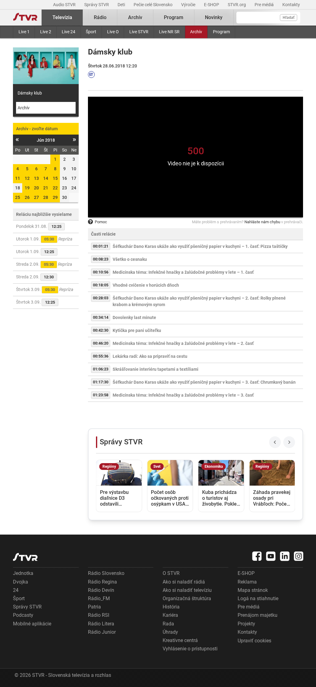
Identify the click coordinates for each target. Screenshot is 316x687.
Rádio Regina (102, 582)
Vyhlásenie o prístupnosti (190, 649)
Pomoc (101, 222)
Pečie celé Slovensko (153, 4)
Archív (196, 31)
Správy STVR (97, 4)
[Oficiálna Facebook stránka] (257, 556)
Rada (168, 624)
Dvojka (20, 582)
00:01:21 (100, 246)
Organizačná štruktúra (187, 598)
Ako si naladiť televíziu (187, 590)
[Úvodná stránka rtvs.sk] (25, 17)
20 (36, 187)
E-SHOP (212, 4)
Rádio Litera (101, 624)
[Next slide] (289, 442)
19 (27, 187)
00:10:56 (100, 272)
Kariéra (170, 615)
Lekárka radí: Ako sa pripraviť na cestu (150, 356)
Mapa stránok (253, 590)
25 (17, 197)
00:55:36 (100, 356)
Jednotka (23, 573)
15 (55, 178)
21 (45, 187)
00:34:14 (100, 317)
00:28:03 (100, 298)
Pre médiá (265, 4)
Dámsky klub (30, 93)
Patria (94, 607)
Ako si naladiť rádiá (184, 582)
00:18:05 (100, 285)
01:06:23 (100, 369)
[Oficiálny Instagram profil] (299, 556)
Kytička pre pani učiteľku (137, 330)
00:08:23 (100, 259)
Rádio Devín (101, 590)
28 (45, 197)
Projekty (246, 624)
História (171, 607)
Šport (91, 31)
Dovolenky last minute (134, 317)
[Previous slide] (275, 442)
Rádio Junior (102, 632)
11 (17, 178)
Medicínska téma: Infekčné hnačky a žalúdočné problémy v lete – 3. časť (183, 395)
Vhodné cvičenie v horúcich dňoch (146, 285)
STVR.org (237, 4)
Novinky (213, 17)
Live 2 (45, 31)
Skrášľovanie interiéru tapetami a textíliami (155, 369)
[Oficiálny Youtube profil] (271, 556)
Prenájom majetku (257, 615)
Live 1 (24, 31)
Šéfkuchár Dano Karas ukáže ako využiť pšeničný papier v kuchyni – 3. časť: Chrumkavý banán (204, 382)
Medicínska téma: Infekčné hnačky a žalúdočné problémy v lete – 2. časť (183, 343)
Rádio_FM (99, 598)
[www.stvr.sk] (25, 557)
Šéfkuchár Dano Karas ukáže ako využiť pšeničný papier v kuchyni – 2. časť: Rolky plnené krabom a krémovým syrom (199, 301)
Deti (122, 4)
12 (27, 178)
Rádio (100, 17)
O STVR (171, 573)
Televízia (62, 17)
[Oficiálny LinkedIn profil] (285, 556)
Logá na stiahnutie (258, 598)
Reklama (247, 582)
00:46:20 (100, 343)
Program (221, 31)
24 (16, 590)
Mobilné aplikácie (32, 624)
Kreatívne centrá (180, 640)
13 (36, 178)
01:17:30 (100, 382)
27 (36, 197)
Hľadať (288, 17)
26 (27, 197)
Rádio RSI (98, 615)
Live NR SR (169, 31)
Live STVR (138, 31)
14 (45, 178)
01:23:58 (100, 395)
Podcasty (23, 615)
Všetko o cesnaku (130, 259)
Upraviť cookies (254, 641)
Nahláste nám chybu (262, 222)
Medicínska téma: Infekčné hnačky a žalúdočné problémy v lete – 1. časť (183, 272)
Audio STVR (65, 4)
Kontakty (291, 4)
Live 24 (68, 31)
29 (55, 197)
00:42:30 (100, 330)
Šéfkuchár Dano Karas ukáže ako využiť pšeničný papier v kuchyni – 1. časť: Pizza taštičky (200, 246)
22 (55, 187)
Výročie (188, 4)
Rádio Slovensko (106, 573)
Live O (113, 31)
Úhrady (170, 632)
